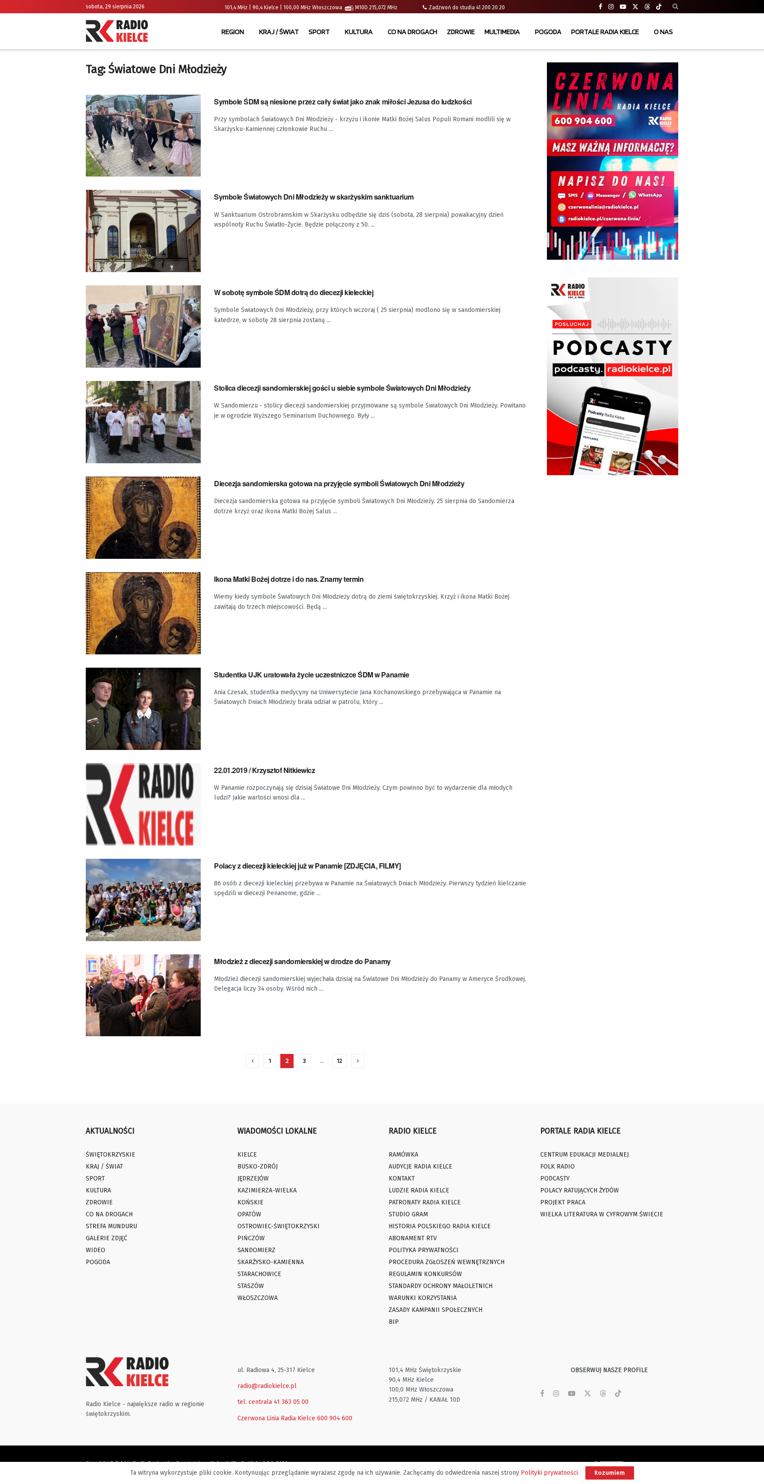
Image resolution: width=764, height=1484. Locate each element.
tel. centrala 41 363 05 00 (273, 1402)
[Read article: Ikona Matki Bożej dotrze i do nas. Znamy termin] (143, 613)
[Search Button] (675, 6)
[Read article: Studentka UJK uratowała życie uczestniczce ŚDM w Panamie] (143, 709)
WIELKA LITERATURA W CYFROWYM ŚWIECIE (601, 1214)
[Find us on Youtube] (623, 7)
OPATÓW (249, 1214)
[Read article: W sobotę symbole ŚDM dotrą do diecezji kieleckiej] (143, 326)
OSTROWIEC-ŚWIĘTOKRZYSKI (278, 1226)
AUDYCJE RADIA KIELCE (420, 1166)
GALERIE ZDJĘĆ (106, 1238)
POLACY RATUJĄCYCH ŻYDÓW (579, 1190)
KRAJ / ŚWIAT (279, 31)
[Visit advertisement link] (613, 161)
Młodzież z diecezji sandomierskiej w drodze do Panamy (302, 961)
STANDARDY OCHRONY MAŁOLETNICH (441, 1286)
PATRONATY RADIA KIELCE (425, 1202)
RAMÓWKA (403, 1154)
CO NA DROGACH (412, 31)
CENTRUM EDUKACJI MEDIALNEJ (584, 1154)
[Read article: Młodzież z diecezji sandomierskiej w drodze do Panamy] (143, 995)
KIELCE (247, 1154)
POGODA (548, 31)
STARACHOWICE (259, 1274)
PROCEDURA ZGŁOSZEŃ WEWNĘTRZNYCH (446, 1262)
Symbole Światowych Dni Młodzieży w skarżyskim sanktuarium (314, 197)
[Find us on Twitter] (635, 7)
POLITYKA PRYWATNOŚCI (423, 1250)
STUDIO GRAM (408, 1214)
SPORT (319, 31)
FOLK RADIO (557, 1166)
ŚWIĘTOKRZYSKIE (110, 1154)
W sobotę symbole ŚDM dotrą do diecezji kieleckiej (293, 292)
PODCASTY (554, 1178)
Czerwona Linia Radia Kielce (276, 1418)
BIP (394, 1322)
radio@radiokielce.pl (267, 1386)
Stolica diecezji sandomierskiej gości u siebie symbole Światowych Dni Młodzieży (342, 388)
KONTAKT (402, 1178)
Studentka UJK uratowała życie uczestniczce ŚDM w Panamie (311, 674)
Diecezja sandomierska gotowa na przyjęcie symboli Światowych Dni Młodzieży (339, 483)
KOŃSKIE (250, 1202)
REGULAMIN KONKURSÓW (425, 1274)
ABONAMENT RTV (413, 1238)
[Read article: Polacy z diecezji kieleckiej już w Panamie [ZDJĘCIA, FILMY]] (143, 900)
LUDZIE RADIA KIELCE (419, 1190)
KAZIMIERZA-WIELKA (267, 1190)
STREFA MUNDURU (111, 1226)
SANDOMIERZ (256, 1250)
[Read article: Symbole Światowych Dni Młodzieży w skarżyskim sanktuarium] (143, 231)
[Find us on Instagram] (611, 7)
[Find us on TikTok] (658, 7)
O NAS (663, 31)
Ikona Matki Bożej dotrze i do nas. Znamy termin (288, 579)
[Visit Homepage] (119, 32)
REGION (233, 31)
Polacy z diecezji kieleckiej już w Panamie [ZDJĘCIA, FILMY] (307, 866)
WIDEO (95, 1250)
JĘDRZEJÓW (253, 1178)
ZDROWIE (461, 31)
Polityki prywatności (549, 1472)
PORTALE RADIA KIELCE (605, 31)
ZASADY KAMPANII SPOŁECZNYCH (435, 1310)
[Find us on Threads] (647, 7)
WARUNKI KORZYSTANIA (423, 1298)
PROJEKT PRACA (562, 1202)
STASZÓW (250, 1286)
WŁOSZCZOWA (257, 1298)
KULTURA (359, 31)
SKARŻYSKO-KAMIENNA (270, 1262)
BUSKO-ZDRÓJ (257, 1166)
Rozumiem (609, 1472)
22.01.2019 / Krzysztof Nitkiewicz (264, 770)
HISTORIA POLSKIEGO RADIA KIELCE (440, 1226)
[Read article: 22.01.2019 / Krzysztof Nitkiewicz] (143, 804)
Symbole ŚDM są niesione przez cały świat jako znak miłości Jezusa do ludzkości (343, 101)
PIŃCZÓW (251, 1238)
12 (339, 1060)
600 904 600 (334, 1418)
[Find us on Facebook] (600, 7)
